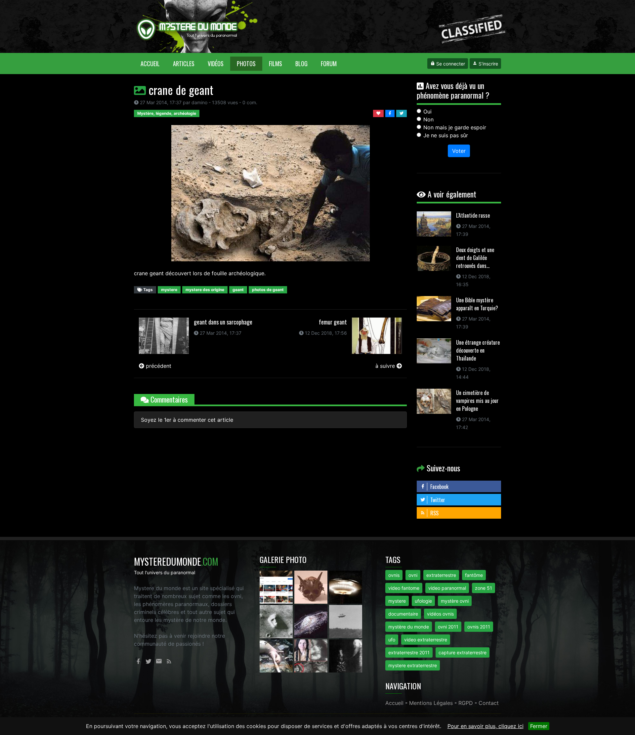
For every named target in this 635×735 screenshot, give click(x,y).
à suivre (386, 366)
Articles (183, 63)
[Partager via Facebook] (390, 112)
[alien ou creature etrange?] (277, 655)
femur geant (333, 322)
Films (275, 63)
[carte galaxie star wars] (311, 621)
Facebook (438, 487)
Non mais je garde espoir (454, 127)
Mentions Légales (431, 703)
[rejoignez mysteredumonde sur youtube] (277, 586)
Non (428, 119)
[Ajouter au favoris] (379, 112)
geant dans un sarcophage (223, 322)
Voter (459, 151)
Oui (427, 111)
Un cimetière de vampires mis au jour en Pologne (477, 400)
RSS (434, 513)
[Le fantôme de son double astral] (345, 655)
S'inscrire (487, 63)
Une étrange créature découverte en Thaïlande (478, 350)
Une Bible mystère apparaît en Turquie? (477, 304)
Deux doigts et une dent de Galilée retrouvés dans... (475, 258)
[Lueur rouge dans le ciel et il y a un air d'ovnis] (345, 586)
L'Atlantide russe (473, 215)
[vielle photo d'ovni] (345, 621)
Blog (301, 63)
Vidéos (216, 63)
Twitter (437, 500)
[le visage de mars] (277, 621)
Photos (246, 63)
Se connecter (450, 63)
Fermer (538, 726)
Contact (489, 703)
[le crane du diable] (311, 586)
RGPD (465, 703)
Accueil (153, 63)
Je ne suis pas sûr (445, 135)
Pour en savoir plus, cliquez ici (485, 726)
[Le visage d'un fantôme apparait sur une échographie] (311, 655)
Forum (329, 63)
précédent (157, 366)
